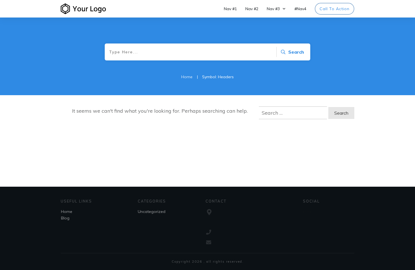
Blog (65, 218)
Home (66, 211)
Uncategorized (151, 211)
